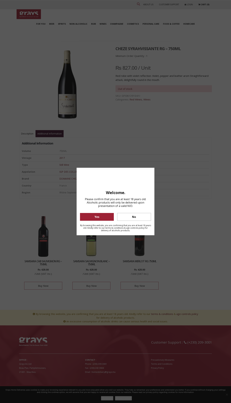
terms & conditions (114, 227)
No (134, 217)
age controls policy (135, 227)
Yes (97, 217)
